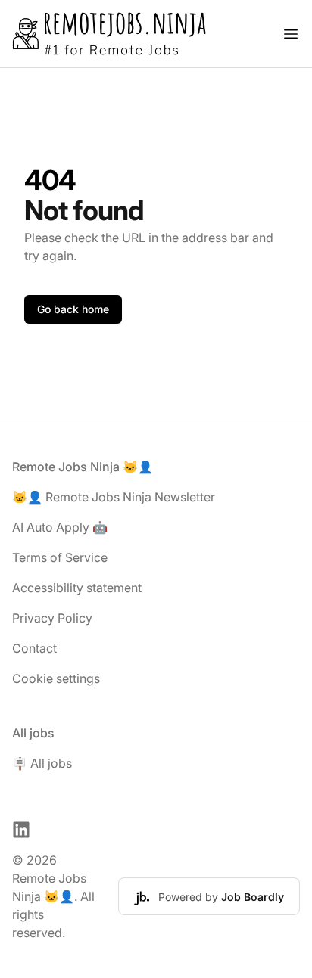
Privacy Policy (52, 618)
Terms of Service (60, 557)
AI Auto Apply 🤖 (60, 527)
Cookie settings (56, 678)
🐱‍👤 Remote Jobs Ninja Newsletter (113, 497)
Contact (34, 648)
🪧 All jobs (42, 763)
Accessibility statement (77, 587)
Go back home (73, 309)
